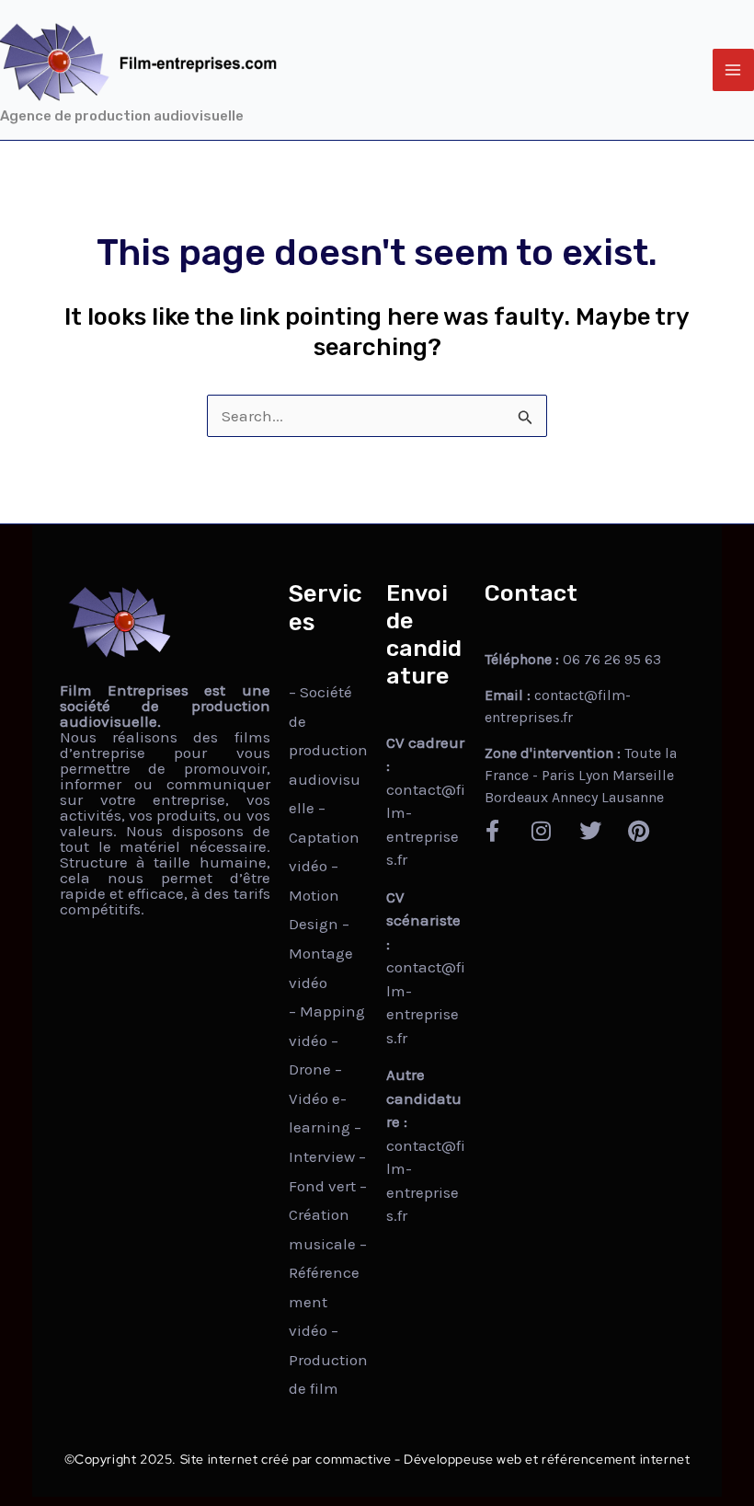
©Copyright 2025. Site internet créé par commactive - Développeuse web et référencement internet (377, 1459)
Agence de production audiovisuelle (122, 116)
